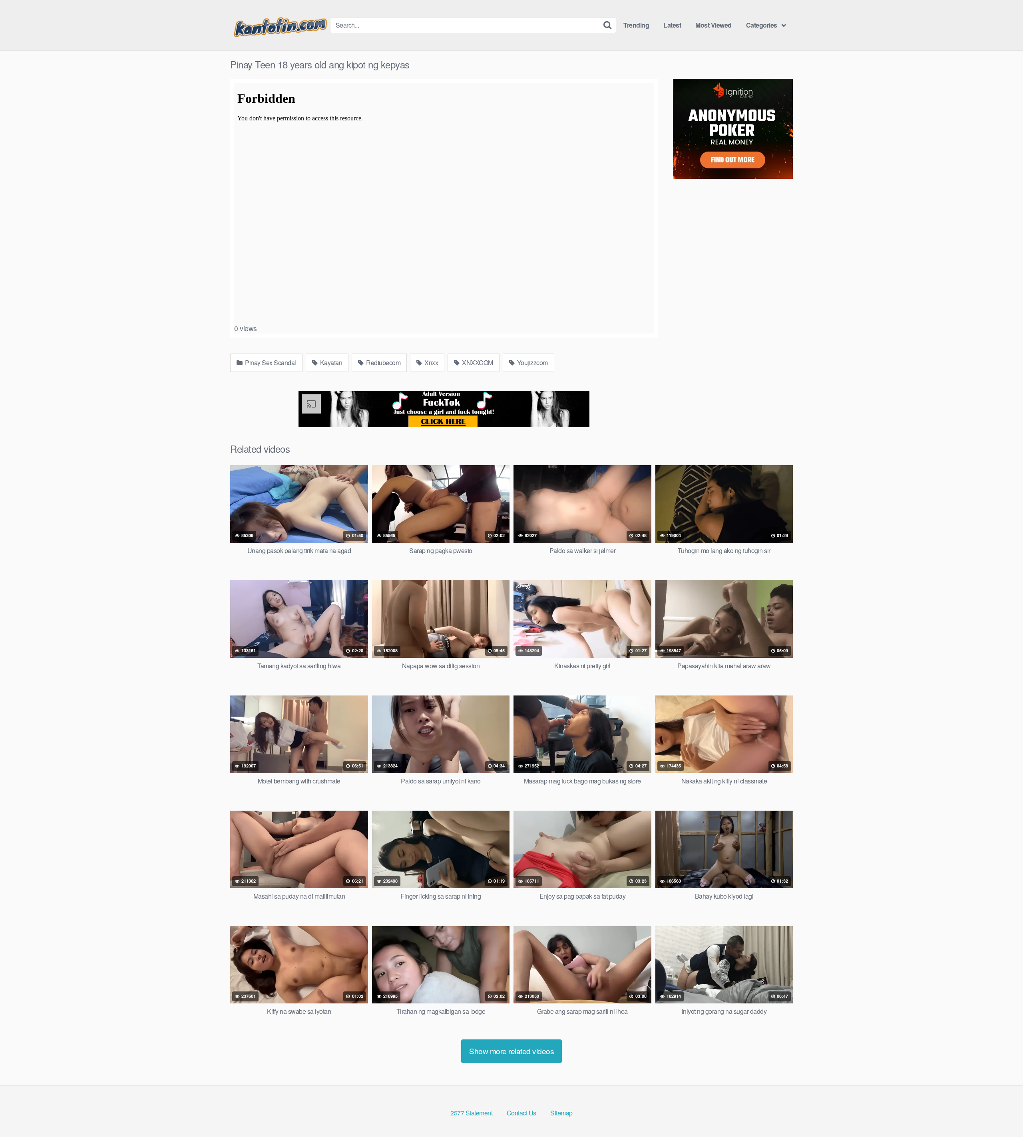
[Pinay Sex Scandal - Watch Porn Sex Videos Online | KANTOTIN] (280, 25)
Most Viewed (713, 25)
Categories (761, 25)
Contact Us (521, 1112)
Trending (636, 25)
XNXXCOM (477, 362)
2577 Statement (471, 1112)
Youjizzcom (531, 362)
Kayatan (330, 362)
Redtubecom (383, 362)
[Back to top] (1001, 1111)
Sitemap (561, 1112)
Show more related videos (511, 1050)
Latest (672, 25)
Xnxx (430, 362)
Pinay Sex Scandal (270, 362)
